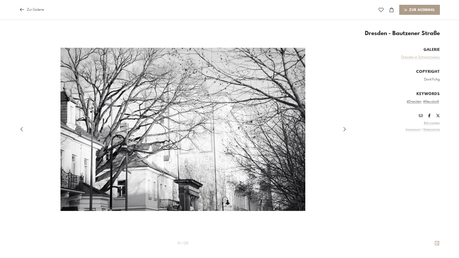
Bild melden (432, 123)
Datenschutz (431, 129)
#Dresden (414, 101)
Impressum (413, 129)
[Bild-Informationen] (437, 243)
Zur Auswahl (421, 10)
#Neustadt (431, 101)
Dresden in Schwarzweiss (420, 57)
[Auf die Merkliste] (381, 10)
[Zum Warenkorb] (391, 10)
